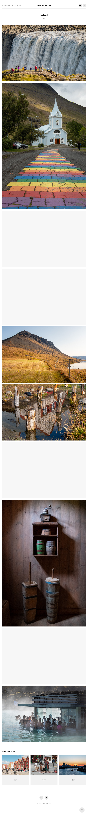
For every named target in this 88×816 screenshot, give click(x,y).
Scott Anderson (44, 5)
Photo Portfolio (6, 5)
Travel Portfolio (16, 5)
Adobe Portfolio (47, 804)
